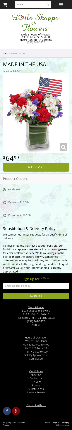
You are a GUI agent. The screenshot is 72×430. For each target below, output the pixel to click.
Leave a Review (36, 392)
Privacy (36, 385)
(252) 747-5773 (36, 42)
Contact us (36, 378)
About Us (36, 375)
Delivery (36, 382)
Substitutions (36, 389)
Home (5, 53)
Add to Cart (36, 167)
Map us (36, 324)
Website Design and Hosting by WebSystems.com (57, 423)
